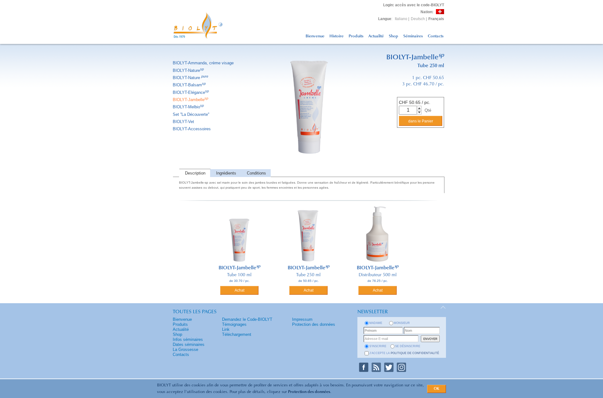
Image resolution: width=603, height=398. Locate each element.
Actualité (376, 36)
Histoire (336, 36)
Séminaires (413, 36)
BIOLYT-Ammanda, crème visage (203, 63)
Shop (393, 36)
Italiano (401, 19)
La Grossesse (185, 349)
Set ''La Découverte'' (191, 114)
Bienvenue (315, 36)
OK (436, 389)
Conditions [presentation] (256, 173)
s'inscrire (377, 346)
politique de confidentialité (415, 353)
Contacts (435, 36)
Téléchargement (236, 334)
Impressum (302, 319)
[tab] (194, 173)
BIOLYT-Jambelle (190, 99)
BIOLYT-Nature (188, 70)
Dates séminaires (188, 344)
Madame (375, 323)
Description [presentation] (195, 173)
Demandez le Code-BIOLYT (247, 319)
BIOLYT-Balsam (189, 85)
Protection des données (309, 392)
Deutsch (418, 19)
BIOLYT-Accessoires (192, 128)
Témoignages (234, 324)
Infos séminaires (188, 339)
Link (226, 329)
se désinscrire (407, 346)
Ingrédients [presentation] (226, 173)
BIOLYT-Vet (183, 121)
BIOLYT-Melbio (188, 107)
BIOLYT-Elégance (191, 92)
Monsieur (402, 323)
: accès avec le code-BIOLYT (413, 5)
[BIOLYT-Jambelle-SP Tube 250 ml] (308, 167)
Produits (356, 36)
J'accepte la (404, 353)
